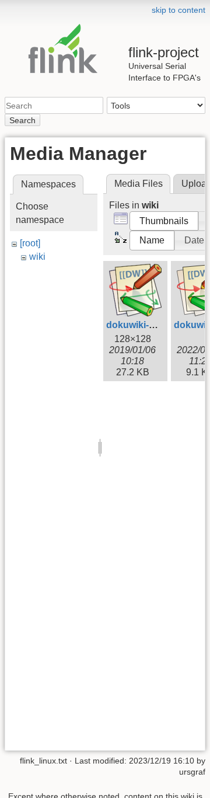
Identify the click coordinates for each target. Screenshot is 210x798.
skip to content (178, 10)
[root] (30, 243)
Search (22, 120)
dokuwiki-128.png (145, 325)
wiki (37, 257)
